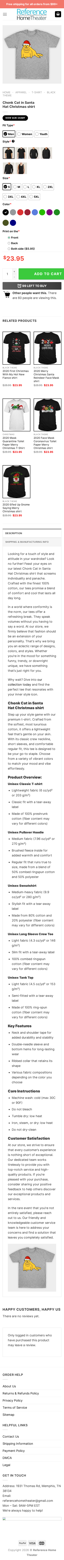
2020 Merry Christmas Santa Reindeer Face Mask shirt (46, 376)
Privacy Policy (13, 1400)
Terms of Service (15, 1407)
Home (6, 92)
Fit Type (9, 125)
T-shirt (37, 92)
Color (7, 204)
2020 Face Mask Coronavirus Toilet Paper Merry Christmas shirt (45, 443)
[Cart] (58, 14)
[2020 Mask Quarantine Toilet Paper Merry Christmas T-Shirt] (16, 415)
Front (14, 237)
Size (6, 178)
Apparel (21, 92)
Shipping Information (18, 1443)
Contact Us (11, 1436)
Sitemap (8, 1414)
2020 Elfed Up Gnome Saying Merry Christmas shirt (16, 508)
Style (8, 141)
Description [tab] (13, 533)
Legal (6, 1465)
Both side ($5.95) (23, 248)
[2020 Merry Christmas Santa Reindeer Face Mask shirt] (47, 348)
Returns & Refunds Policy (21, 1393)
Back (14, 243)
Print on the (11, 231)
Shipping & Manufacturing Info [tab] (27, 542)
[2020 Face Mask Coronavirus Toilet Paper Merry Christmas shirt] (47, 415)
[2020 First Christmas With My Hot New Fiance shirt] (16, 348)
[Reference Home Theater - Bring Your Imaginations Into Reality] (32, 14)
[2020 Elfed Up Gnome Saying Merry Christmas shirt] (16, 482)
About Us (9, 1386)
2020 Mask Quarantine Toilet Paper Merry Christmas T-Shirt (14, 443)
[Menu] (5, 14)
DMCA (7, 1458)
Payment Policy (14, 1451)
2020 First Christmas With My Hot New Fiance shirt (16, 374)
